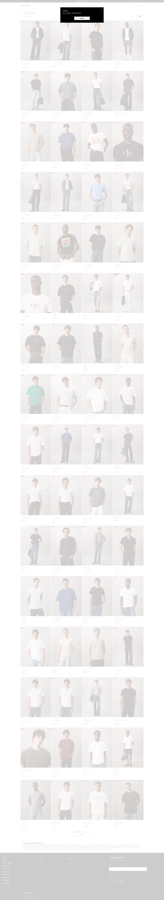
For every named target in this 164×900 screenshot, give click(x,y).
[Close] (102, 9)
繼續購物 (82, 18)
